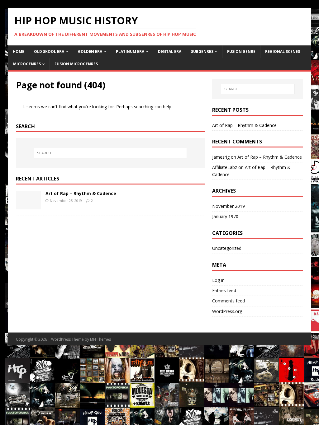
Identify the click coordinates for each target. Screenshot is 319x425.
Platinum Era (130, 51)
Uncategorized (226, 248)
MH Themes (100, 339)
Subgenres (202, 51)
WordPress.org (227, 311)
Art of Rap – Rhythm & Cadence (80, 193)
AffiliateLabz (224, 167)
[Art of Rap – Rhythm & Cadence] (28, 205)
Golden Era (90, 51)
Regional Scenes (282, 51)
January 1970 (225, 216)
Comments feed (228, 301)
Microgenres (27, 64)
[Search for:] (110, 153)
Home (18, 51)
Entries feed (224, 290)
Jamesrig (221, 157)
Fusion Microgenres (76, 64)
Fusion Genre (241, 51)
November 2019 (228, 206)
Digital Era (169, 51)
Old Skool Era (49, 51)
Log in (218, 280)
